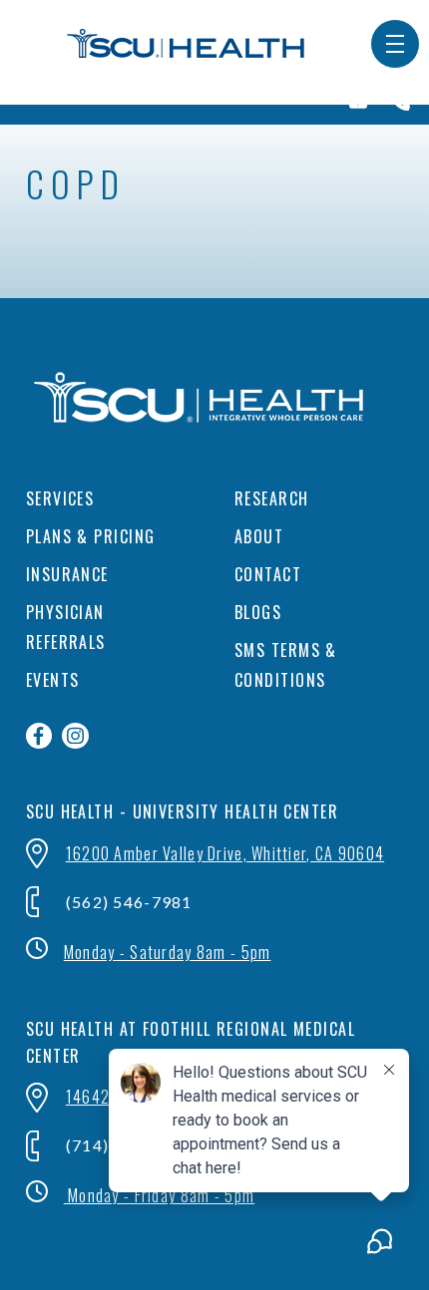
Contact (267, 574)
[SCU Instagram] (75, 736)
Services (60, 498)
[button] (395, 44)
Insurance (67, 574)
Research (271, 498)
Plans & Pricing (91, 536)
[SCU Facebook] (39, 736)
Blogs (257, 612)
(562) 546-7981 (129, 901)
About (258, 536)
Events (53, 680)
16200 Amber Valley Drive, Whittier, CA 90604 (225, 853)
